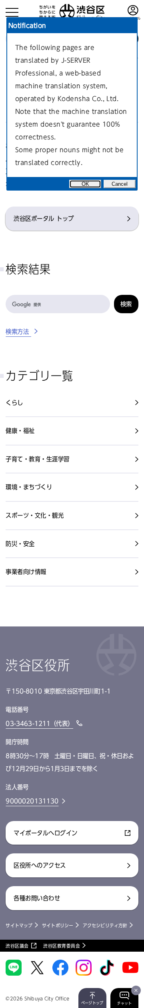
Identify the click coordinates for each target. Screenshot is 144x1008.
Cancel (120, 184)
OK (85, 184)
